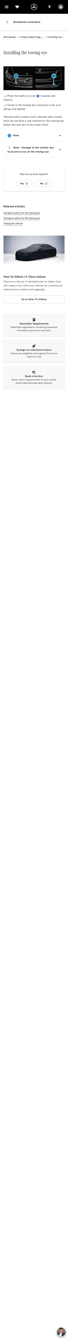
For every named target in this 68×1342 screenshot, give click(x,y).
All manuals (9, 37)
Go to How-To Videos (34, 299)
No (42, 183)
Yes (22, 183)
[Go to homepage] (34, 7)
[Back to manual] (8, 22)
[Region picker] (49, 7)
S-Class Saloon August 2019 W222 (31, 37)
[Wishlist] (17, 7)
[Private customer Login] (60, 7)
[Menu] (7, 7)
